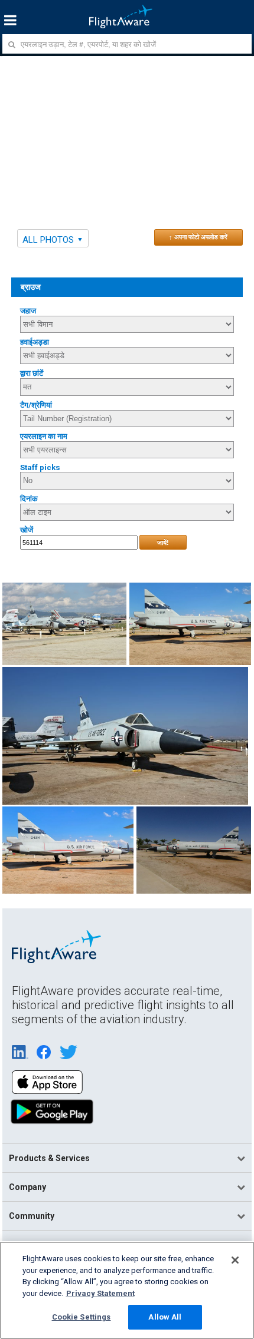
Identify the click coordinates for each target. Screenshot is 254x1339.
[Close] (235, 1260)
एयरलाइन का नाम (43, 436)
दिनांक (29, 498)
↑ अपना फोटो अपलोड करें (198, 236)
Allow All (164, 1316)
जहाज (28, 310)
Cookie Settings (81, 1316)
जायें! (163, 542)
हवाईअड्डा (34, 342)
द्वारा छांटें (31, 373)
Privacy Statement (100, 1293)
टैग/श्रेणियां (36, 405)
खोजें (26, 529)
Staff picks (40, 467)
